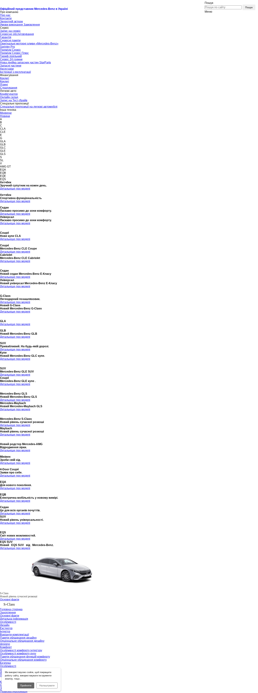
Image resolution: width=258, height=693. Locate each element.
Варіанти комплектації (14, 634)
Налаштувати (47, 685)
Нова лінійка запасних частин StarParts (25, 62)
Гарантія (5, 37)
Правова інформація (13, 691)
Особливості (8, 621)
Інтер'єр (5, 631)
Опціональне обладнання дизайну (22, 640)
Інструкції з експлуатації (15, 71)
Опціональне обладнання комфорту (23, 659)
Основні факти (9, 599)
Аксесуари (7, 68)
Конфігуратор (9, 94)
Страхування (8, 87)
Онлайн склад (9, 97)
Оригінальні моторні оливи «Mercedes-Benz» (29, 43)
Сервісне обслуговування (17, 34)
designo (5, 644)
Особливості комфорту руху (18, 653)
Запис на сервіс (10, 30)
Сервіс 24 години (11, 59)
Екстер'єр (6, 628)
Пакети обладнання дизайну (18, 637)
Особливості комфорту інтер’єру (21, 650)
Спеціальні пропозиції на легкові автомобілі (28, 106)
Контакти (6, 18)
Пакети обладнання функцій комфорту (25, 656)
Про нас (5, 15)
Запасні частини (10, 65)
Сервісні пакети (10, 40)
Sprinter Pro (7, 46)
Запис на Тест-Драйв (13, 100)
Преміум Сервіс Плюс (14, 53)
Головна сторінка (11, 609)
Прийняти (25, 685)
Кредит (4, 78)
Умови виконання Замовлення (20, 24)
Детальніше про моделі (15, 188)
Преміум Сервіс (10, 49)
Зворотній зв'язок (11, 21)
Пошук (249, 7)
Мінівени (6, 112)
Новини (5, 116)
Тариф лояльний (11, 56)
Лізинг (4, 84)
